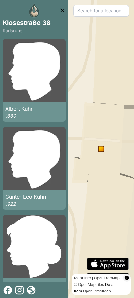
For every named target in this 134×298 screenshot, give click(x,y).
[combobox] (101, 10)
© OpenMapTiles (89, 284)
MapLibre (82, 277)
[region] (101, 149)
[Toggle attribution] (127, 278)
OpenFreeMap (107, 277)
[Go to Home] (34, 10)
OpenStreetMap (97, 290)
